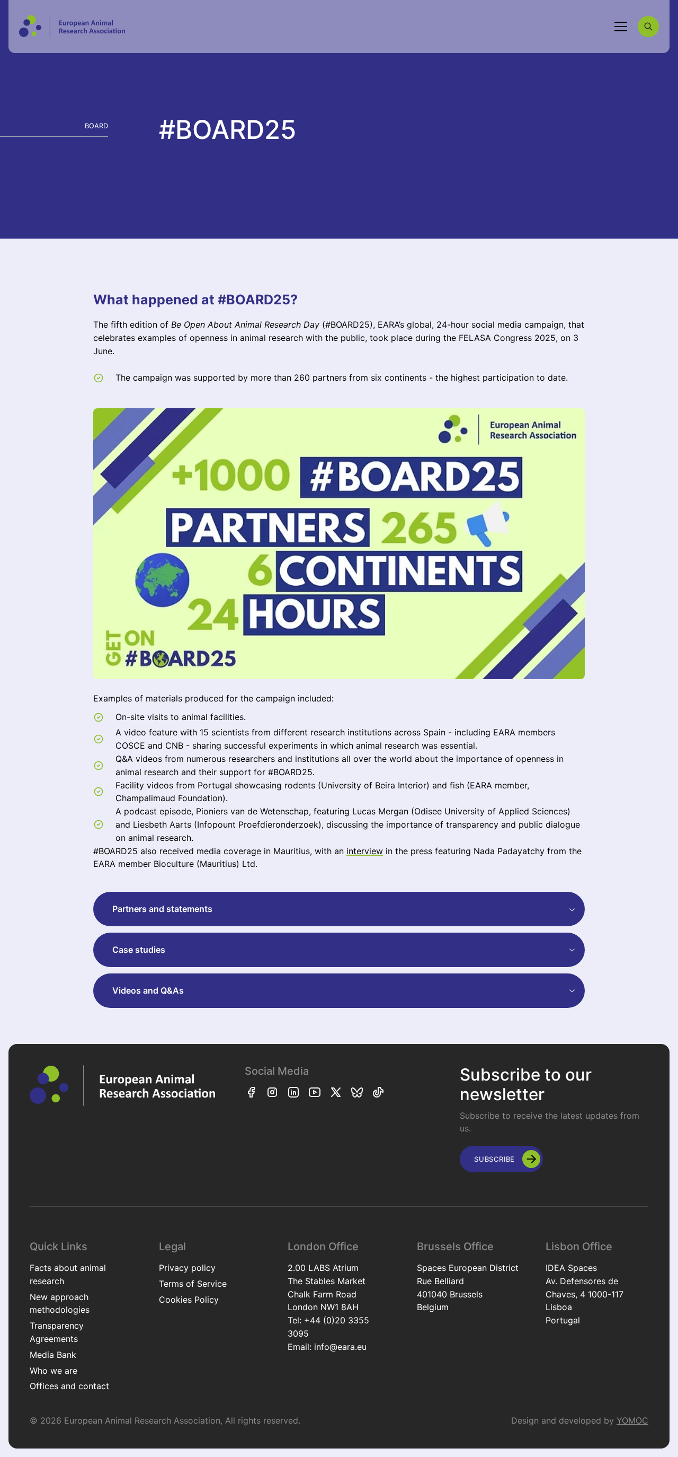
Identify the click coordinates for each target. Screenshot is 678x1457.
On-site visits (141, 717)
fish (457, 785)
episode (175, 811)
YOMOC (632, 1420)
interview (364, 851)
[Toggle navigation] (621, 26)
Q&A (124, 758)
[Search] (648, 26)
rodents (299, 785)
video (135, 732)
